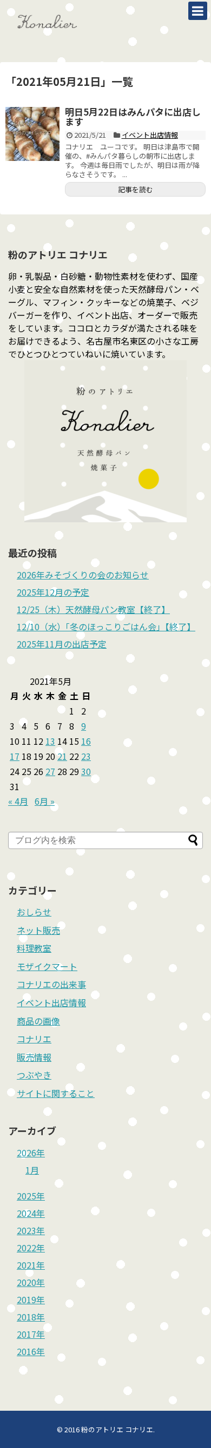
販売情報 (34, 1056)
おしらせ (34, 911)
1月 (32, 1169)
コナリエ (34, 1038)
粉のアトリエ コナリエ (117, 1429)
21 (62, 756)
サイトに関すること (56, 1093)
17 (14, 756)
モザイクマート (47, 966)
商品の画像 (38, 1020)
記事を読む (135, 189)
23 (86, 756)
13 (50, 741)
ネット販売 (38, 930)
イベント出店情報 (150, 135)
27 (50, 771)
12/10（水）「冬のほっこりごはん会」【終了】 (106, 626)
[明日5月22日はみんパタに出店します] (32, 134)
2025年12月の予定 (53, 591)
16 (86, 741)
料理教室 (34, 947)
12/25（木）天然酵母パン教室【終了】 (93, 609)
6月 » (45, 800)
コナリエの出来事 (51, 984)
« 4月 (18, 800)
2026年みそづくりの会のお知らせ (83, 574)
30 (86, 771)
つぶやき (34, 1074)
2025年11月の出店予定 (62, 643)
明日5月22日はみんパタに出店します (133, 117)
